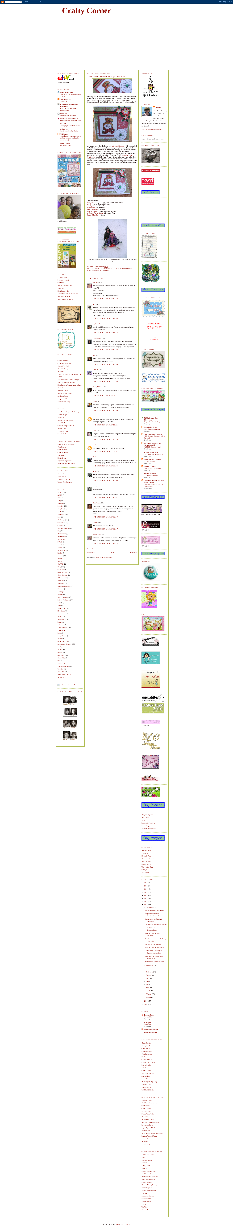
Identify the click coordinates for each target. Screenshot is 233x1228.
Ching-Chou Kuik (63, 360)
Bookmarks (63, 101)
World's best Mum (65, 145)
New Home (61, 611)
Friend (60, 558)
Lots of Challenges (64, 600)
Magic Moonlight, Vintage (66, 382)
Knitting (60, 592)
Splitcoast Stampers (64, 296)
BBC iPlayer (145, 1163)
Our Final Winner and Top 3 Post (153, 454)
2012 (146, 898)
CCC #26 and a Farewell (151, 475)
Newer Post (91, 552)
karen (94, 430)
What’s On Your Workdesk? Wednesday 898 (68, 109)
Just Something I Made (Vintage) (68, 379)
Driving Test (62, 539)
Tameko (95, 522)
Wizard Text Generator (65, 482)
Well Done (61, 671)
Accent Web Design (147, 1154)
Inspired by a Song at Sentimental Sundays (153, 914)
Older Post (133, 552)
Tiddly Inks (145, 870)
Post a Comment (92, 549)
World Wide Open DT (65, 674)
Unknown (96, 416)
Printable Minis (63, 390)
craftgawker (64, 129)
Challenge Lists (146, 1100)
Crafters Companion (151, 1029)
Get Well (60, 564)
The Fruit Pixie (146, 1084)
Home (112, 552)
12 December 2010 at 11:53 (105, 318)
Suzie (94, 471)
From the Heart (146, 850)
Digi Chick (145, 817)
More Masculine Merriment (152, 429)
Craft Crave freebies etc (149, 1103)
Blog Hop (61, 509)
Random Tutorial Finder (149, 1136)
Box (59, 517)
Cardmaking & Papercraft (66, 444)
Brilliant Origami (63, 280)
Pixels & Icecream (63, 388)
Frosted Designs (93, 209)
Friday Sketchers (93, 215)
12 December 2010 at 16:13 (105, 333)
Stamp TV (144, 1141)
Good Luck (61, 569)
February (149, 994)
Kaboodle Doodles (64, 586)
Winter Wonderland (151, 452)
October (148, 969)
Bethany (60, 503)
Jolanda (95, 282)
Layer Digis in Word (148, 1128)
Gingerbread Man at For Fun (154, 961)
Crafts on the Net (63, 452)
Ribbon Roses (146, 1139)
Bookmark (61, 514)
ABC (89, 204)
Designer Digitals (147, 815)
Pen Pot (60, 616)
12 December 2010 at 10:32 (105, 299)
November (149, 965)
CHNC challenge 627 (150, 461)
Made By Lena (123, 1224)
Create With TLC (63, 366)
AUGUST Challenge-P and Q (152, 447)
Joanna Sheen (149, 1015)
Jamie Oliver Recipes (148, 1179)
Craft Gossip (145, 1106)
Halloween (61, 578)
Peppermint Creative (148, 823)
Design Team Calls (147, 1114)
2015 (146, 889)
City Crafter (91, 202)
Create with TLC (66, 99)
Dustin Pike (61, 372)
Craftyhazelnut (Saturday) (153, 459)
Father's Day (62, 550)
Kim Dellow (64, 123)
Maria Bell (61, 288)
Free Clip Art (62, 423)
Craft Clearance (146, 1051)
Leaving (60, 594)
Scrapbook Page (63, 641)
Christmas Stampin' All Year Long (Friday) (154, 481)
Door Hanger (62, 536)
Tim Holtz (63, 113)
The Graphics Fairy (64, 401)
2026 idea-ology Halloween (68, 115)
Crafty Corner (86, 10)
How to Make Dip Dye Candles (69, 131)
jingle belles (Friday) (151, 427)
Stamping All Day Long (149, 1082)
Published (61, 625)
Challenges (61, 520)
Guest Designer (62, 572)
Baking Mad (145, 1165)
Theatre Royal (146, 1201)
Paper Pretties (62, 614)
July (147, 978)
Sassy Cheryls (146, 864)
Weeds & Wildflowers (148, 828)
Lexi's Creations (63, 597)
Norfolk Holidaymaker (148, 1190)
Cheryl (95, 486)
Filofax (60, 553)
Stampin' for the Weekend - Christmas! (154, 920)
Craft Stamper (62, 447)
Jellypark (61, 580)
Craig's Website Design (149, 1171)
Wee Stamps (145, 872)
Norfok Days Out (146, 1188)
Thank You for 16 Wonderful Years (70, 121)
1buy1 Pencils (146, 1043)
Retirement (61, 630)
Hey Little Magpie (147, 1073)
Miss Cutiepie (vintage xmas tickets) (70, 385)
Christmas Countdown (154, 323)
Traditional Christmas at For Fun (156, 924)
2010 (146, 905)
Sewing (60, 647)
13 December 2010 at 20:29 (105, 439)
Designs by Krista (63, 528)
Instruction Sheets (147, 1125)
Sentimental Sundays (64, 644)
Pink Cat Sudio (146, 861)
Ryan (59, 633)
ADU (59, 495)
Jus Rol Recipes (146, 1182)
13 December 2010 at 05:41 (105, 396)
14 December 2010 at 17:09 (105, 480)
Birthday (60, 506)
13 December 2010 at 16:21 (105, 425)
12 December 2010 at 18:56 (105, 364)
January (148, 997)
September (149, 972)
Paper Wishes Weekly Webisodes (152, 1133)
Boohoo (144, 1168)
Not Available (148, 1017)
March (148, 991)
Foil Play (144, 1068)
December (149, 907)
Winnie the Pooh (63, 434)
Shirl (94, 304)
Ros (94, 355)
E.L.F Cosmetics (146, 1174)
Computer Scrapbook (64, 363)
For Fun (60, 556)
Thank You (61, 663)
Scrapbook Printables (64, 399)
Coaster (60, 525)
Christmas (61, 523)
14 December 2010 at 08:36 (105, 466)
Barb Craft (96, 503)
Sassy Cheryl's (62, 636)
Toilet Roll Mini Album (65, 299)
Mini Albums (62, 458)
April (148, 988)
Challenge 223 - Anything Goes (153, 468)
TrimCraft (147, 1022)
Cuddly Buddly (146, 848)
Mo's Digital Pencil (147, 859)
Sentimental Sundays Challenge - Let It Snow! (107, 76)
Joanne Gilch (97, 534)
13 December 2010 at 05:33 (105, 381)
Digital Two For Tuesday (66, 420)
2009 (146, 1001)
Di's (59, 531)
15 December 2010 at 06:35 (105, 517)
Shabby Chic (62, 428)
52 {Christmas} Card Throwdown (151, 419)
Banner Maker (62, 474)
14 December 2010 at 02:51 (105, 451)
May (147, 984)
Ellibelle (96, 370)
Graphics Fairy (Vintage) (66, 425)
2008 (146, 1004)
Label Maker (62, 476)
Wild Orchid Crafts (147, 1090)
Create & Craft (146, 1111)
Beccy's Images (62, 414)
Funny (60, 561)
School (60, 638)
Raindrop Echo (62, 627)
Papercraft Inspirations (65, 461)
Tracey (158, 107)
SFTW (60, 649)
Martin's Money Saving (149, 1185)
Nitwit (143, 820)
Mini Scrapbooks (63, 291)
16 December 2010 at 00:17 (105, 529)
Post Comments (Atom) (104, 557)
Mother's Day (62, 608)
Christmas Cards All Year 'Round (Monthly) (153, 444)
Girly (59, 567)
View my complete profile (152, 129)
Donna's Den (62, 534)
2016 (146, 886)
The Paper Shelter (63, 666)
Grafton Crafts (146, 1070)
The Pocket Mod (146, 1199)
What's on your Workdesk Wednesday (69, 105)
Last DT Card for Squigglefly (154, 947)
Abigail (60, 492)
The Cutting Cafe (147, 867)
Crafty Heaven (65, 143)
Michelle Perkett (146, 856)
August (148, 975)
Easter (60, 547)
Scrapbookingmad (150, 1032)
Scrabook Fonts (63, 396)
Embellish (61, 455)
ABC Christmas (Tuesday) (153, 434)
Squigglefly (61, 655)
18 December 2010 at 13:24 (105, 543)
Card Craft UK (146, 1048)
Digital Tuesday (92, 211)
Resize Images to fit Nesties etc (68, 294)
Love (59, 603)
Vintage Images (63, 431)
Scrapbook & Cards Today (66, 463)
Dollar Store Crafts (147, 1119)
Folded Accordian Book (65, 285)
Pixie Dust (91, 208)
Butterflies (61, 417)
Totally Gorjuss (92, 206)
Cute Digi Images (63, 369)
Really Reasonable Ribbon (69, 118)
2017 (146, 883)
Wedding (60, 669)
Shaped (60, 652)
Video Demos (145, 1144)
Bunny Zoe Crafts (147, 1046)
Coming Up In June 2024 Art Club (70, 126)
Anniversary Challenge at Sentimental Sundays (153, 951)
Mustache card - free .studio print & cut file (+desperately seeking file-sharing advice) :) (70, 138)
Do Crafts (144, 1117)
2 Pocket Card (62, 277)
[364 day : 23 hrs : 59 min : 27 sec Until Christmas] (154, 342)
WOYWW (61, 677)
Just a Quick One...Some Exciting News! (153, 929)
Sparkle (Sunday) (150, 473)
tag (59, 660)
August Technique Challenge (152, 422)
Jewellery (61, 583)
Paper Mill (144, 1079)
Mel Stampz (64, 134)
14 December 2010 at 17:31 (105, 497)
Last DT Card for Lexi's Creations (152, 934)
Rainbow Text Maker (64, 479)
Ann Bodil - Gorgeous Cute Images (69, 412)
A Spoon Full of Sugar (95, 213)
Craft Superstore (146, 1054)
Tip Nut (144, 1204)
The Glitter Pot (146, 1087)
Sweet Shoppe (146, 826)
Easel (59, 545)
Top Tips (144, 1207)
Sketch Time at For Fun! (153, 944)
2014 (146, 892)
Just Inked (144, 853)
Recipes (144, 1193)
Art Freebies (61, 358)
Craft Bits (61, 283)
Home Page (147, 1024)
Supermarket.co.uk (147, 1196)
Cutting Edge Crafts (148, 1062)
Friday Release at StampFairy (155, 910)
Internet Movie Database (149, 1176)
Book (59, 511)
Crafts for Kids (146, 1108)
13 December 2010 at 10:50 (105, 410)
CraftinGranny (97, 338)
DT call (60, 542)
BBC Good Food (147, 1160)
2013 (146, 895)
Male (59, 605)
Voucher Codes (146, 1210)
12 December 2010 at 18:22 (105, 350)
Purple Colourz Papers (65, 393)
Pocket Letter (62, 619)
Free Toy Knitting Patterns (150, 1122)
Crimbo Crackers (150, 466)
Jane (94, 401)
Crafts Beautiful (63, 450)
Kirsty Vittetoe (98, 387)
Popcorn (60, 622)
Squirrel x (96, 457)
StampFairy (61, 658)
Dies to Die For (146, 1065)
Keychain (61, 589)
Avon (143, 1157)
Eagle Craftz (97, 324)
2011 (146, 902)
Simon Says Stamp (66, 92)
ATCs (59, 498)
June (147, 981)
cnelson (95, 445)
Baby (59, 500)
